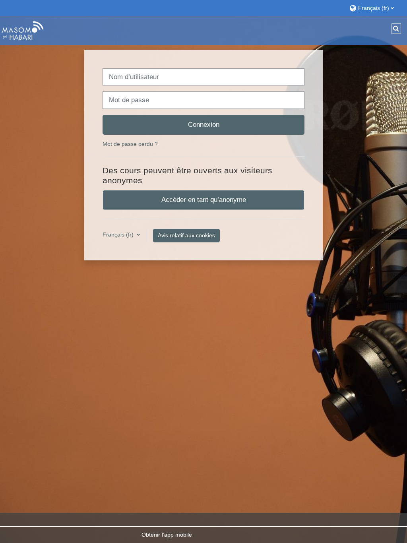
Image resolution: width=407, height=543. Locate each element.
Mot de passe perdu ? (130, 144)
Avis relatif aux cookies (186, 235)
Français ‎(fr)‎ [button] (119, 234)
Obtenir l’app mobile (166, 534)
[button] (374, 8)
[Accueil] (23, 30)
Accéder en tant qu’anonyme (203, 200)
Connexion (203, 124)
